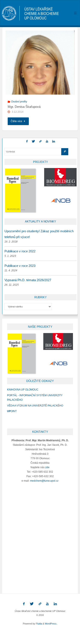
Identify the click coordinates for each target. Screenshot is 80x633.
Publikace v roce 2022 (19, 251)
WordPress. (51, 623)
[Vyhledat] (64, 151)
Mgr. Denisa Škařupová (24, 106)
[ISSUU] (41, 141)
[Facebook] (26, 141)
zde (47, 467)
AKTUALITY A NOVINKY (40, 221)
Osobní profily (19, 101)
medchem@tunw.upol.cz (44, 480)
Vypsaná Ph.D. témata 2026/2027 (27, 280)
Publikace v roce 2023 (19, 266)
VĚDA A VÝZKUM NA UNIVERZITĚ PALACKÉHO (35, 405)
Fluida (38, 623)
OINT (12, 411)
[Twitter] (33, 141)
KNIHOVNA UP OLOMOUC (22, 389)
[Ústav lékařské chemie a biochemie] (30, 13)
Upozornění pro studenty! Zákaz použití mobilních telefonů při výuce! (39, 234)
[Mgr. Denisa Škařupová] (40, 75)
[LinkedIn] (54, 141)
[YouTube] (47, 141)
